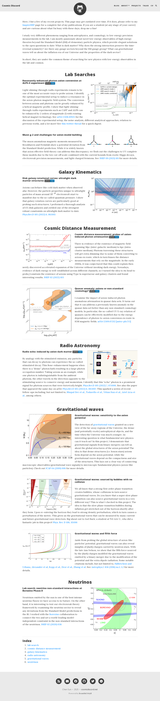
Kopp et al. (54, 567)
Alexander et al (40, 567)
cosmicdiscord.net (89, 689)
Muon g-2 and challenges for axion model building (52, 134)
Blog (116, 5)
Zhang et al (80, 567)
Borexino (54, 614)
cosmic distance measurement (44, 648)
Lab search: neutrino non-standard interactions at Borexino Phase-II (52, 589)
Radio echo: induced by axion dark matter (47, 351)
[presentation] (53, 194)
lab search (33, 645)
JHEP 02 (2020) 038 (51, 624)
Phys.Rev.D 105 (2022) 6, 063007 (79, 388)
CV (152, 5)
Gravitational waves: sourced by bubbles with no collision (103, 480)
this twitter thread (72, 123)
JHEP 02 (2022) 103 (54, 277)
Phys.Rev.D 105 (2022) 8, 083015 (39, 214)
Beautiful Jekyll (85, 693)
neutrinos (33, 662)
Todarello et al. (94, 392)
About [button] (124, 5)
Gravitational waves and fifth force (96, 533)
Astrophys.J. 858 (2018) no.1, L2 (107, 567)
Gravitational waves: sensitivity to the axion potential (101, 416)
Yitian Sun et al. (112, 392)
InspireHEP (28, 25)
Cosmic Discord (11, 5)
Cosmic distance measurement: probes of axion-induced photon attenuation (103, 235)
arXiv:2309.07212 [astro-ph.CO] (114, 321)
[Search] (156, 5)
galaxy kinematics (37, 651)
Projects (136, 5)
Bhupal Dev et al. (76, 392)
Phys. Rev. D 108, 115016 (65, 522)
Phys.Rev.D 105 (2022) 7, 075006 (99, 385)
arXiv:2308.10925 (66, 116)
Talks (146, 5)
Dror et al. (67, 567)
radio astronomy (37, 655)
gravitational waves (103, 424)
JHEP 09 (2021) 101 (109, 158)
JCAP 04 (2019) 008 (56, 468)
